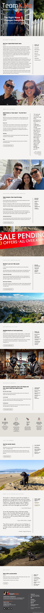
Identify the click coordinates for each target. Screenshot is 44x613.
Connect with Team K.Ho (8, 601)
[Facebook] (9, 609)
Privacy (32, 607)
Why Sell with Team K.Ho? (37, 268)
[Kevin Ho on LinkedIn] (31, 597)
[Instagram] (7, 609)
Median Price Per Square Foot (37, 453)
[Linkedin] (11, 609)
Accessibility (35, 607)
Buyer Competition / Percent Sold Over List (38, 450)
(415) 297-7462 (6, 602)
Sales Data (36, 51)
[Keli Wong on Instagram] (33, 602)
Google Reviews (37, 505)
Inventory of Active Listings (37, 447)
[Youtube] (4, 609)
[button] (33, 0)
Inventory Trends (37, 273)
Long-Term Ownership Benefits (36, 271)
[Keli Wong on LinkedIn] (31, 602)
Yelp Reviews (37, 502)
